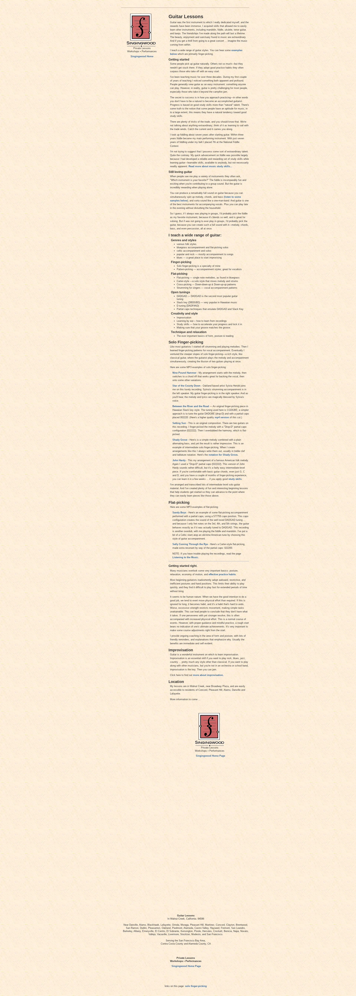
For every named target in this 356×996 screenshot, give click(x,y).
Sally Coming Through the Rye (190, 544)
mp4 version (222, 417)
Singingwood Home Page (210, 755)
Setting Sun (179, 423)
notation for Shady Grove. (223, 454)
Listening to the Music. (185, 557)
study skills (235, 479)
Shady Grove (179, 439)
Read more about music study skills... (210, 166)
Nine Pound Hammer (184, 372)
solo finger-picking (196, 986)
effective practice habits (222, 574)
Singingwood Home (142, 56)
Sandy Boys (179, 512)
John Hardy (179, 460)
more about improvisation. (208, 675)
